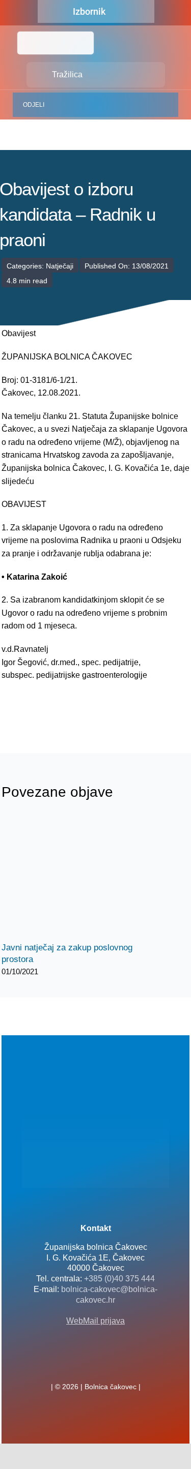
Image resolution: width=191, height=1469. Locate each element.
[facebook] (79, 1364)
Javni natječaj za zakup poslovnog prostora (69, 877)
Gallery (87, 877)
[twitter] (96, 1364)
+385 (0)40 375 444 (119, 1278)
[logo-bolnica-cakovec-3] (52, 706)
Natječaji (59, 266)
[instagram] (112, 1364)
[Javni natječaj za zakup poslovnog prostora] (78, 877)
